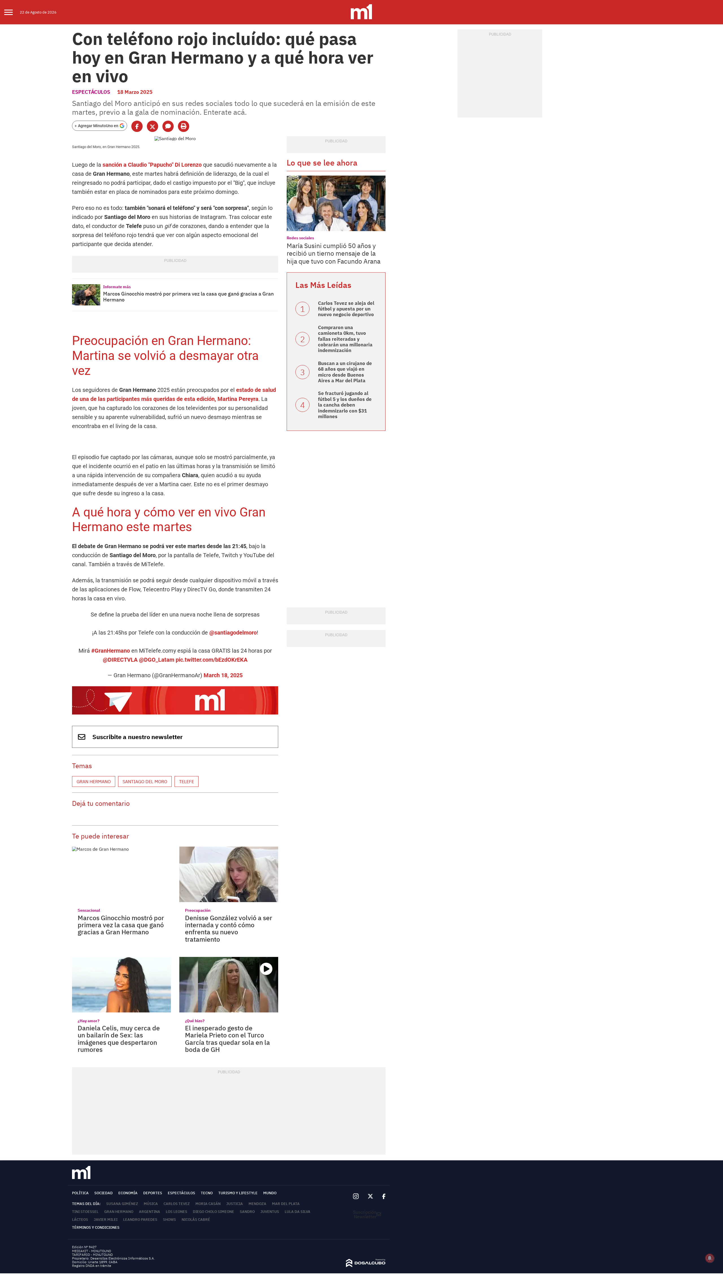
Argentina (149, 1211)
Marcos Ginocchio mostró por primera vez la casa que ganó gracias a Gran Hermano (188, 296)
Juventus (269, 1211)
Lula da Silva (297, 1211)
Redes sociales (300, 237)
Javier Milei (105, 1219)
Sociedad (103, 1193)
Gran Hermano (94, 781)
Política (80, 1193)
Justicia (234, 1203)
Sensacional (89, 910)
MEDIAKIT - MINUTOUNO (91, 1251)
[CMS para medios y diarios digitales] (366, 1265)
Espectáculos (91, 92)
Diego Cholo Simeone (213, 1211)
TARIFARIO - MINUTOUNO (93, 1254)
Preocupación (197, 910)
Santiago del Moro (145, 781)
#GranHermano (110, 650)
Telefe (186, 781)
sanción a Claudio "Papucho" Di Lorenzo (152, 164)
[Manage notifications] (709, 1258)
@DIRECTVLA (120, 659)
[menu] (12, 12)
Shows (169, 1219)
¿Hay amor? (88, 1020)
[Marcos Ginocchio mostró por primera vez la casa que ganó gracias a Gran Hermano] (86, 294)
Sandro (247, 1211)
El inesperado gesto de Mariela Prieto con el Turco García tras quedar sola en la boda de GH (227, 1039)
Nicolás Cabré (196, 1219)
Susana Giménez (122, 1203)
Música (151, 1203)
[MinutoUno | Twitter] (370, 1196)
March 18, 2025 (223, 675)
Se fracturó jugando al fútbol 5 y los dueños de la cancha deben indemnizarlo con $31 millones (345, 405)
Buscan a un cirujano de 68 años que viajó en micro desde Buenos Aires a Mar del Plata (345, 372)
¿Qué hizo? (194, 1020)
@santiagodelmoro (233, 632)
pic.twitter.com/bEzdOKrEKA (211, 659)
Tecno (207, 1193)
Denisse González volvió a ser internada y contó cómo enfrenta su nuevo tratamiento (228, 928)
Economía (128, 1193)
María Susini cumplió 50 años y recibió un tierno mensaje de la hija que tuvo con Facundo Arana (333, 253)
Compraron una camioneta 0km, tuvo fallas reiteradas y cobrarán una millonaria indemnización (345, 339)
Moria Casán (208, 1203)
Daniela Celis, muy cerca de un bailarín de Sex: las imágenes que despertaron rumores (119, 1039)
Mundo (269, 1193)
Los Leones (176, 1211)
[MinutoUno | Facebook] (382, 1196)
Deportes (152, 1193)
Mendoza (257, 1203)
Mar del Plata (286, 1203)
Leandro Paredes (140, 1219)
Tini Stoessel (85, 1211)
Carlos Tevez (177, 1203)
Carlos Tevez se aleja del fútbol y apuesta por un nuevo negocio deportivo (346, 309)
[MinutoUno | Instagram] (356, 1196)
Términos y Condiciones (95, 1227)
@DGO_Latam (156, 659)
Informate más (117, 286)
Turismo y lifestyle (238, 1193)
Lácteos (80, 1219)
